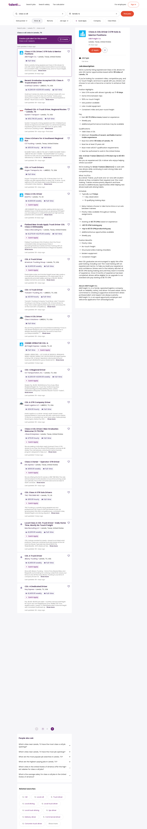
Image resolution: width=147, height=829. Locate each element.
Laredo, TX (31, 28)
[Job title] (37, 13)
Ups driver (52, 810)
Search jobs (21, 28)
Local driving (30, 804)
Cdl (26, 797)
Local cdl (40, 797)
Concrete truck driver (33, 823)
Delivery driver (30, 817)
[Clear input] (63, 13)
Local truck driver (51, 804)
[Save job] (69, 51)
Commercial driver (52, 817)
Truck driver (58, 797)
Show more (42, 71)
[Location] (91, 13)
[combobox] (39, 13)
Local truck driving (32, 810)
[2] (52, 729)
